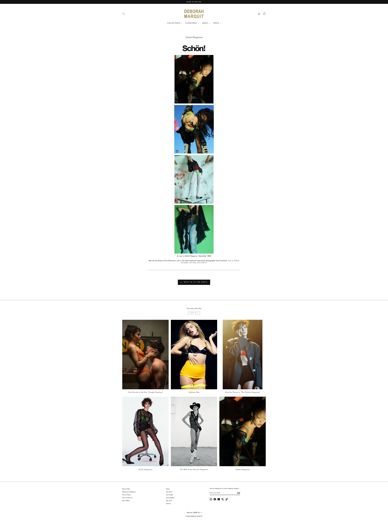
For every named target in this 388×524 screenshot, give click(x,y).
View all (194, 312)
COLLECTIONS (174, 23)
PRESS (216, 23)
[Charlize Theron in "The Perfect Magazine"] (242, 354)
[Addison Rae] (194, 354)
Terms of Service (127, 497)
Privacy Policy (126, 495)
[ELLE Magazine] (145, 431)
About (168, 489)
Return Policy (126, 489)
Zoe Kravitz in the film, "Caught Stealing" (145, 392)
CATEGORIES (191, 23)
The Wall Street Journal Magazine (194, 470)
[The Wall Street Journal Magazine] (194, 431)
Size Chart (169, 492)
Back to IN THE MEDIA (195, 282)
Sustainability (170, 497)
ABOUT (205, 23)
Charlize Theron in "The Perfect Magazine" (242, 392)
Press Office (126, 500)
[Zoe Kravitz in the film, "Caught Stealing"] (145, 354)
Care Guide (169, 495)
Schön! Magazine (243, 470)
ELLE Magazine (145, 470)
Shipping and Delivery (129, 492)
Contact (168, 503)
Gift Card (169, 500)
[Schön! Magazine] (242, 431)
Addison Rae (194, 392)
